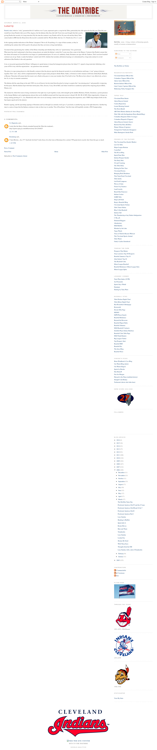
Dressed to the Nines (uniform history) (126, 377)
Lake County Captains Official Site (125, 86)
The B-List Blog (119, 152)
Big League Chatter (120, 338)
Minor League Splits (120, 269)
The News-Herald (119, 109)
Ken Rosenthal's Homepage (122, 304)
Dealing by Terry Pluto (121, 289)
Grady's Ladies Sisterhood (122, 241)
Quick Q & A (122, 523)
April (120, 496)
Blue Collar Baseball (120, 210)
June (119, 490)
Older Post (104, 152)
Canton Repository (120, 104)
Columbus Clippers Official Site (124, 78)
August (120, 484)
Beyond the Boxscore (120, 320)
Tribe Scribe (118, 179)
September (121, 481)
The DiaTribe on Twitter (121, 66)
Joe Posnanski (118, 282)
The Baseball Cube (120, 261)
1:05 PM (12, 143)
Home (56, 152)
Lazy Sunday (122, 517)
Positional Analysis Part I (125, 514)
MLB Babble (118, 226)
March (120, 499)
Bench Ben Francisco (120, 192)
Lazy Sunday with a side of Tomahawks (130, 550)
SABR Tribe (118, 197)
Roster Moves (122, 526)
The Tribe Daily (119, 166)
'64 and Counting (119, 163)
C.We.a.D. (117, 218)
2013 (118, 449)
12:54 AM (13, 132)
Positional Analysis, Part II (126, 511)
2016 (118, 440)
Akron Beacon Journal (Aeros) (123, 122)
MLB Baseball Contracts (122, 328)
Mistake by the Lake (120, 228)
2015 (118, 443)
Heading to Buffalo (124, 520)
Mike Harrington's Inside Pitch (123, 132)
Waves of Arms (118, 184)
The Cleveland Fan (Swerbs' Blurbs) (125, 142)
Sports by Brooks (119, 369)
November (121, 475)
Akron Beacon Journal (121, 101)
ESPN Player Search (120, 315)
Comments (120, 58)
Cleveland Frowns (119, 171)
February (121, 554)
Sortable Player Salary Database (124, 331)
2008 (118, 464)
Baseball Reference (120, 318)
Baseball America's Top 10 (122, 256)
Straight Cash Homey (120, 380)
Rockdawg (12, 137)
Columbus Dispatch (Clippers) (123, 119)
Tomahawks (121, 532)
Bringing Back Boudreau (122, 173)
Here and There (122, 529)
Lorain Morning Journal (121, 106)
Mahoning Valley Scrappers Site (124, 89)
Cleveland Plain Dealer (121, 98)
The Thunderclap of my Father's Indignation (127, 215)
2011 (118, 455)
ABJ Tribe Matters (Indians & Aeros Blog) (127, 111)
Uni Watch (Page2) (120, 366)
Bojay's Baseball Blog (121, 202)
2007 (118, 467)
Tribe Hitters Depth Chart (122, 302)
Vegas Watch (118, 231)
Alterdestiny (118, 223)
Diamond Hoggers (119, 220)
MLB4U (116, 312)
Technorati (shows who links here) (124, 382)
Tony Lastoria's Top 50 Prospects (124, 254)
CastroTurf (117, 150)
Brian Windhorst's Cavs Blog (123, 361)
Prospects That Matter (121, 251)
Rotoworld (117, 307)
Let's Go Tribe (118, 145)
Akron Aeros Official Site (122, 81)
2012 (118, 452)
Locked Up (8, 25)
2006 (118, 470)
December (121, 472)
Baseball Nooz (118, 352)
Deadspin (117, 287)
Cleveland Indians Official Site (123, 76)
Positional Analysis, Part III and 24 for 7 (130, 508)
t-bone (117, 576)
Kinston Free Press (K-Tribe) (122, 125)
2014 (118, 446)
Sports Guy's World (120, 284)
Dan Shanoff (118, 372)
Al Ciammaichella (120, 570)
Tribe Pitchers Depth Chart (122, 299)
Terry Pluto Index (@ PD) (122, 279)
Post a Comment (9, 148)
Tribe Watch (118, 239)
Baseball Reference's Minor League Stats (126, 267)
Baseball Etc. (118, 346)
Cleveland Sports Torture (122, 205)
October (121, 478)
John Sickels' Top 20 (120, 259)
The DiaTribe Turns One (125, 502)
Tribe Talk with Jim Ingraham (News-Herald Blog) (129, 114)
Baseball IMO (118, 344)
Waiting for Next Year (120, 168)
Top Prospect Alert (120, 341)
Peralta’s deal (8, 30)
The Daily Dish (119, 160)
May (119, 493)
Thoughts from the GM (125, 547)
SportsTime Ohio (119, 155)
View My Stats (118, 698)
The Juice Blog (119, 349)
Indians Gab (118, 213)
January (120, 556)
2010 (118, 458)
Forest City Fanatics (120, 186)
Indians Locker (118, 194)
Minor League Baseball (121, 264)
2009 (118, 461)
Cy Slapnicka (13, 123)
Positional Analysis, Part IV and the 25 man (131, 505)
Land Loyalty (118, 189)
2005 (118, 560)
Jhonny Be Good (123, 541)
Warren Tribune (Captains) (122, 127)
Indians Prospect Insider (121, 158)
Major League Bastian (121, 147)
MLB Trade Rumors (120, 336)
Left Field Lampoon (120, 181)
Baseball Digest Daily (121, 323)
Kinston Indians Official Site (123, 83)
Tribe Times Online (120, 207)
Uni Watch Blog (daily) (121, 364)
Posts (118, 54)
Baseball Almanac (119, 325)
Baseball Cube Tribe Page (122, 333)
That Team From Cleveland (122, 176)
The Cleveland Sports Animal (123, 236)
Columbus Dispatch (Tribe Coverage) (125, 117)
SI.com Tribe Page (119, 310)
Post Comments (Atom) (20, 156)
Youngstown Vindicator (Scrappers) (125, 130)
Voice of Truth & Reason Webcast (124, 234)
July (119, 487)
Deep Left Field (119, 200)
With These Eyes (123, 544)
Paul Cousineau (119, 573)
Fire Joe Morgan (119, 374)
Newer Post (7, 152)
